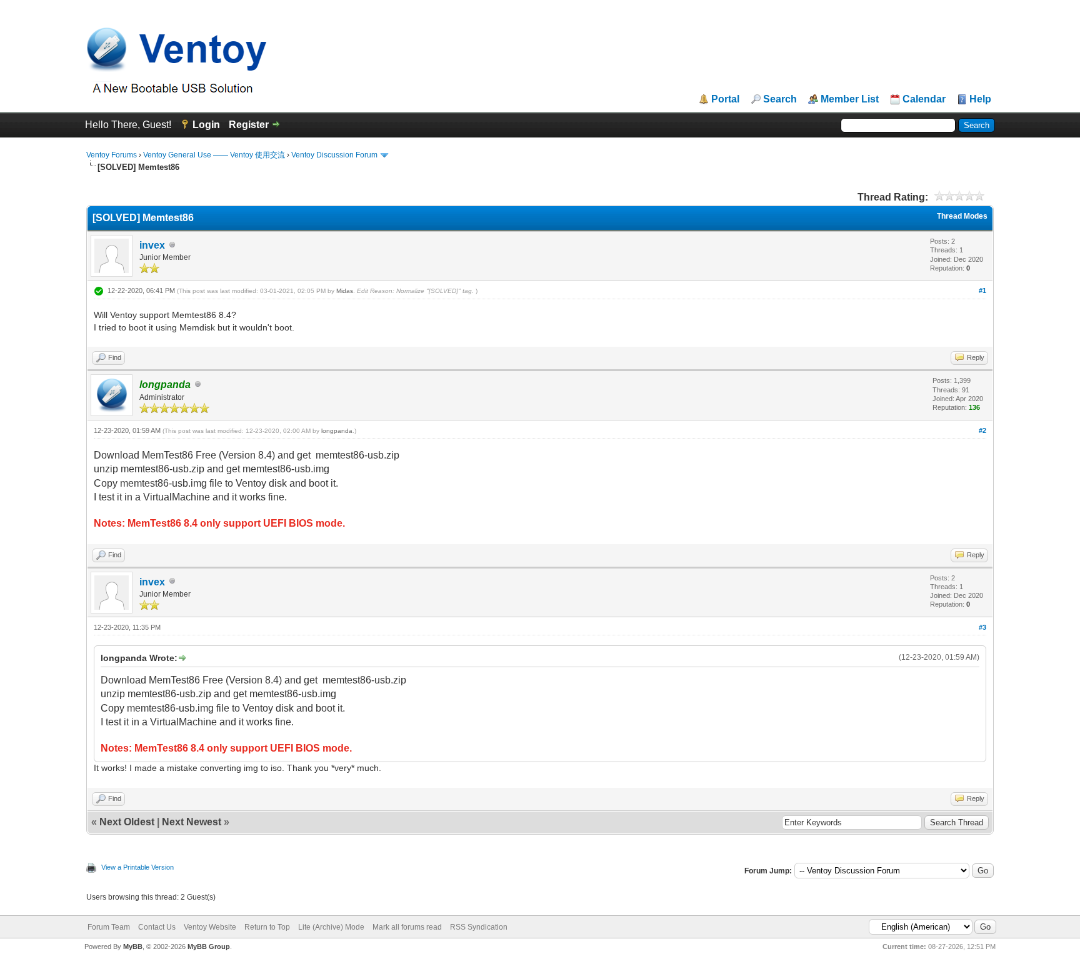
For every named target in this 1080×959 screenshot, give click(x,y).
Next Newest (191, 822)
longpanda (336, 430)
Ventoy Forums (111, 155)
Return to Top (267, 927)
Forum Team (109, 927)
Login (206, 124)
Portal (725, 99)
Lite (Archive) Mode (331, 927)
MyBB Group (209, 946)
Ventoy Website (210, 927)
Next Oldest (126, 822)
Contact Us (157, 927)
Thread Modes (962, 216)
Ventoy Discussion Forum (334, 155)
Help (980, 99)
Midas (344, 290)
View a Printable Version (137, 867)
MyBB (132, 946)
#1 (982, 290)
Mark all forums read (407, 927)
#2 (982, 430)
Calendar (924, 99)
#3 (982, 627)
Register (249, 124)
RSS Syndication (479, 927)
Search (780, 99)
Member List (850, 99)
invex (152, 245)
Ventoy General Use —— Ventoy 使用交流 (214, 155)
